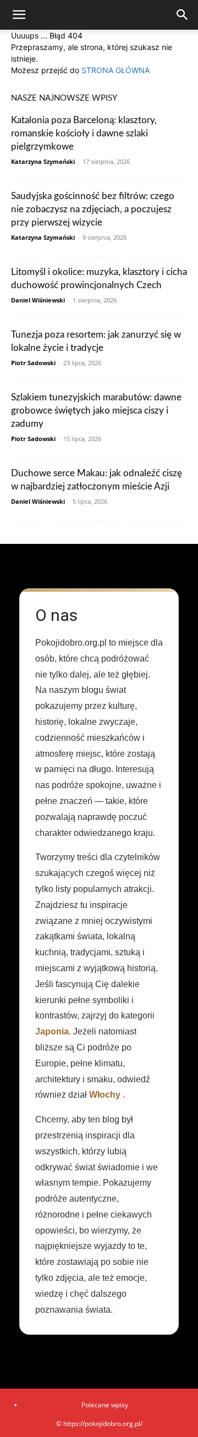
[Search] (182, 15)
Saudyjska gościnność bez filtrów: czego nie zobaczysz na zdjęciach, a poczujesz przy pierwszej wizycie (92, 209)
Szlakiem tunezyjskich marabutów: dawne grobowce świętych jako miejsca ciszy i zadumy (96, 410)
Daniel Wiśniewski (38, 300)
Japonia (52, 1031)
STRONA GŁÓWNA (115, 70)
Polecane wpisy (104, 1405)
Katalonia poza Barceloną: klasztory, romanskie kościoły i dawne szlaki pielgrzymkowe (84, 133)
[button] (18, 15)
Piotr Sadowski (33, 363)
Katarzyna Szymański (43, 161)
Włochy (104, 1094)
